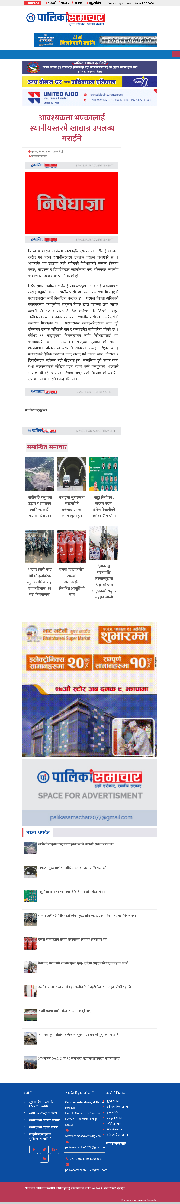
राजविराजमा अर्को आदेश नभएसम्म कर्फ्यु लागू (64, 1011)
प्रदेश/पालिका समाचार (118, 1107)
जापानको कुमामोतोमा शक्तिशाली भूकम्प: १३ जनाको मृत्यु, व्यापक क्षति (78, 1035)
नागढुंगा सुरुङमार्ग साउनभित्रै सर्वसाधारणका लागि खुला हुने (72, 506)
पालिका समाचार (39, 156)
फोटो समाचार (114, 1123)
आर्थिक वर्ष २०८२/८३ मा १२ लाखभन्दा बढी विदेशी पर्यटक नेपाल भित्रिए (79, 1058)
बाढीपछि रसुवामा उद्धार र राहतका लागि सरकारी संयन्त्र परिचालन (40, 506)
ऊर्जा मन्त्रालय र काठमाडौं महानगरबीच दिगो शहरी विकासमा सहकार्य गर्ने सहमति (84, 987)
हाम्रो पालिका (113, 1112)
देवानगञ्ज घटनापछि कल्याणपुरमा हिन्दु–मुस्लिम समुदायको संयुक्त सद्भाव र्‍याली (104, 582)
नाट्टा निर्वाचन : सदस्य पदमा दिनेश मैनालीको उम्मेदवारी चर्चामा (104, 506)
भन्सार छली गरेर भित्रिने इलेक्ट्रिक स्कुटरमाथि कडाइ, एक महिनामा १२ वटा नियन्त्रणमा (39, 582)
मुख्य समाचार (114, 1101)
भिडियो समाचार (114, 1129)
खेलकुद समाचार (115, 1118)
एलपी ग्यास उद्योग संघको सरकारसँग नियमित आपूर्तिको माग (72, 582)
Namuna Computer (147, 1200)
